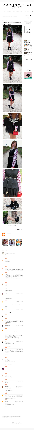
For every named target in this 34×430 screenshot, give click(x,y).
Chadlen (6, 349)
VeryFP (10, 312)
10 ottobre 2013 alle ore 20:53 (19, 320)
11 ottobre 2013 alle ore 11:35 (19, 349)
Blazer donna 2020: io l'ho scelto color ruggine (29, 53)
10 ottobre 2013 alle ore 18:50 (19, 293)
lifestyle (17, 11)
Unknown (6, 260)
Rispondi (6, 258)
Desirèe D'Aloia (7, 395)
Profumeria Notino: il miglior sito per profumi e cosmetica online (29, 44)
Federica (6, 341)
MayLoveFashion (7, 325)
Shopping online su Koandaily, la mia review (12, 246)
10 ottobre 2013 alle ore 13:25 (19, 274)
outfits (8, 11)
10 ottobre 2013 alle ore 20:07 (19, 309)
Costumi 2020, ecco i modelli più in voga (19, 245)
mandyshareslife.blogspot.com (9, 390)
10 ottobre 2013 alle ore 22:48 (19, 325)
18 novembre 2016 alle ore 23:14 (19, 401)
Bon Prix (6, 21)
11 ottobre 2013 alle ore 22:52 (19, 386)
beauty (14, 11)
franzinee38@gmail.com (28, 23)
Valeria (6, 252)
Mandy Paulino (7, 386)
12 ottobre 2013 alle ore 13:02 (19, 395)
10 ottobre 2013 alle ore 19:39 (19, 301)
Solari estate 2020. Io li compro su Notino (29, 41)
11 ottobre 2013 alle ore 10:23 (19, 341)
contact (28, 11)
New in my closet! (5, 245)
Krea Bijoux (14, 226)
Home (4, 11)
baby (10, 11)
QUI (12, 21)
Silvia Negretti (7, 359)
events (25, 11)
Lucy (5, 320)
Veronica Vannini (7, 309)
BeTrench (6, 381)
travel (21, 11)
